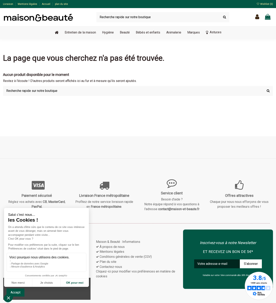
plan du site (61, 4)
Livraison (8, 4)
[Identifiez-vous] (257, 17)
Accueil (46, 4)
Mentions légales (28, 4)
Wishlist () (266, 4)
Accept (15, 292)
